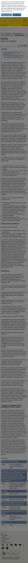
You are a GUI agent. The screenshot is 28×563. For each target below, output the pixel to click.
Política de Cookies (8, 11)
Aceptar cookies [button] (16, 14)
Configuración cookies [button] (6, 14)
